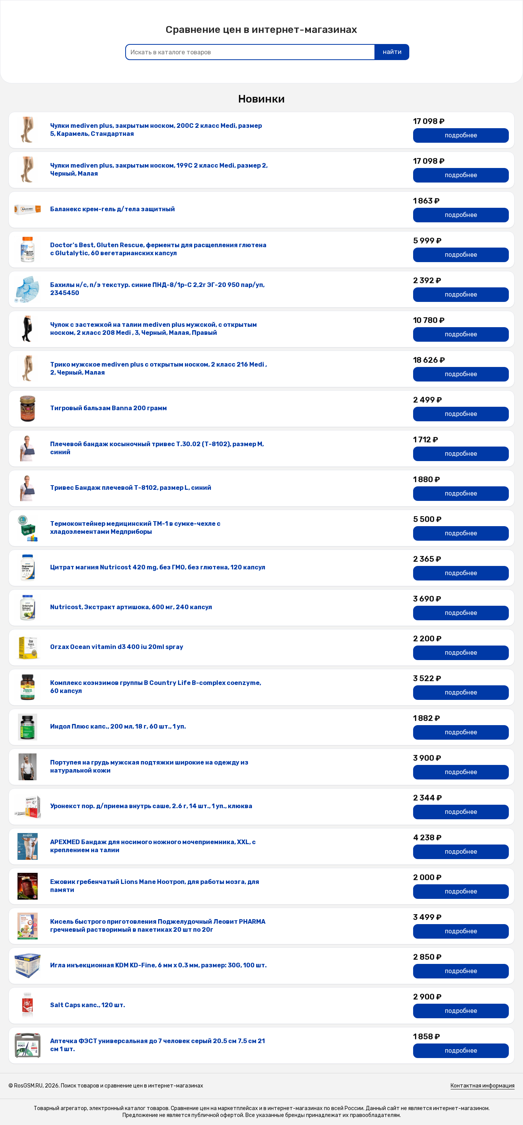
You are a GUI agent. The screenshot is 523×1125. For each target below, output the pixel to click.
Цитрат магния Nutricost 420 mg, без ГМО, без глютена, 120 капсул (157, 567)
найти (392, 51)
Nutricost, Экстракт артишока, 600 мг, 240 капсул (131, 607)
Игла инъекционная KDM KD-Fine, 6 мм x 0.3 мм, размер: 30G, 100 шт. (158, 965)
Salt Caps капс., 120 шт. (87, 1005)
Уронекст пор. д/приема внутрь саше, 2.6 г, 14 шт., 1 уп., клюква (151, 806)
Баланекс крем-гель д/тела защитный (112, 209)
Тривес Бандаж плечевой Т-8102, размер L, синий (130, 487)
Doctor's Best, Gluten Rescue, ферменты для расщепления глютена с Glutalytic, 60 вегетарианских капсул (158, 249)
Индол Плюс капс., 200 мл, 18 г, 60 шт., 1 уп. (118, 726)
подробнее (461, 135)
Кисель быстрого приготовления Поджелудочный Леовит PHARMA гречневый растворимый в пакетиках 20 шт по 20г (157, 925)
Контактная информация (483, 1086)
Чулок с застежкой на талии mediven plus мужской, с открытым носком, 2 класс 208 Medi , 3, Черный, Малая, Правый (153, 328)
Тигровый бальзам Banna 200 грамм (108, 408)
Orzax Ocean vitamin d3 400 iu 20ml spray (116, 647)
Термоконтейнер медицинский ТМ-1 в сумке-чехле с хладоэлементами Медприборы (135, 527)
